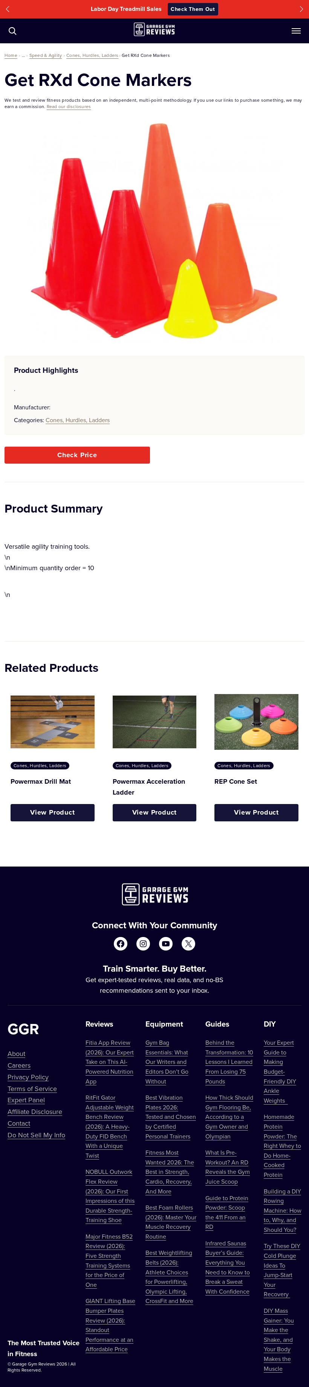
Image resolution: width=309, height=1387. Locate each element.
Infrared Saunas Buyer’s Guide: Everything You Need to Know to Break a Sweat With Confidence (227, 1267)
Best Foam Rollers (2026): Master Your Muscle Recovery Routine (170, 1222)
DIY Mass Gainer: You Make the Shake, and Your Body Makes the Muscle (279, 1339)
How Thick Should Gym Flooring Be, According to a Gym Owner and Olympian (229, 1116)
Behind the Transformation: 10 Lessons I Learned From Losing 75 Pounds (229, 1061)
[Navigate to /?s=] (12, 30)
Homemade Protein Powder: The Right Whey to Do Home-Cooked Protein (282, 1145)
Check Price (77, 455)
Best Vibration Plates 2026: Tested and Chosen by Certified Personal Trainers (170, 1116)
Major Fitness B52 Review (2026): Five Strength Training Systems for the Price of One (109, 1260)
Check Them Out (205, 9)
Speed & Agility (45, 55)
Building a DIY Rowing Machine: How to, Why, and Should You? (282, 1210)
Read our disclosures (69, 106)
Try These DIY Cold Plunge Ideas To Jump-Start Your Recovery (282, 1270)
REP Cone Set (235, 781)
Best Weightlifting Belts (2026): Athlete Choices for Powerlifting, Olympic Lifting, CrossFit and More (169, 1276)
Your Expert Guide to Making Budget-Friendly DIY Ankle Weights (280, 1071)
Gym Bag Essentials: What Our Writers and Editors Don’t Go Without (166, 1061)
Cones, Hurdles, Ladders (92, 55)
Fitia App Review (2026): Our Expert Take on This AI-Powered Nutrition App (110, 1061)
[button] (7, 9)
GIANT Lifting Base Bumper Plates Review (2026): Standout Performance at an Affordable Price (110, 1325)
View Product (52, 812)
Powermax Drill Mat (41, 781)
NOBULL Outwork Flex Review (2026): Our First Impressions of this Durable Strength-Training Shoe (110, 1195)
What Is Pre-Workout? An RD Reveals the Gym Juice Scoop (227, 1167)
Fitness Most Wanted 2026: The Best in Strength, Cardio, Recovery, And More (169, 1171)
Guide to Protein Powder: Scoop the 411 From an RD (226, 1212)
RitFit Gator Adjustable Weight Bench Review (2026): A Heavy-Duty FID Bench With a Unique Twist (110, 1126)
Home (11, 55)
